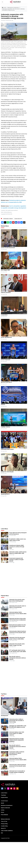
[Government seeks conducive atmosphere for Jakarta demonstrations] (4, 753)
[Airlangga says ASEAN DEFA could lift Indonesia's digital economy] (4, 727)
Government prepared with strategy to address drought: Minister (16, 560)
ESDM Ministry (18, 218)
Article (2, 810)
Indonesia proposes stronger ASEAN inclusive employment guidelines (16, 740)
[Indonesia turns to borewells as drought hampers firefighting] (4, 773)
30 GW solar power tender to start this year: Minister (12, 403)
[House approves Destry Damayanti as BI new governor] (4, 534)
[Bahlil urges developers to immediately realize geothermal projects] (14, 372)
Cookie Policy (4, 826)
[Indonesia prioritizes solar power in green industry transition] (14, 282)
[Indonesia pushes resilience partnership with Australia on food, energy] (4, 721)
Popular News (5, 595)
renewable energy (8, 218)
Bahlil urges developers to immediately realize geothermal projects (13, 381)
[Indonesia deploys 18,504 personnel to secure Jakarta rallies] (4, 614)
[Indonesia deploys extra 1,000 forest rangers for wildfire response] (4, 734)
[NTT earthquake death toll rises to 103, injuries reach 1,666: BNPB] (4, 652)
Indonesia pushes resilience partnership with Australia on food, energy (16, 721)
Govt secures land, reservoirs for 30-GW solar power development (13, 336)
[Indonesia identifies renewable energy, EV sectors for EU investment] (14, 238)
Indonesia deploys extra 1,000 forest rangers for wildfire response (16, 733)
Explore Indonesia (5, 807)
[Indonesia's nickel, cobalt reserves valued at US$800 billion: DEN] (4, 553)
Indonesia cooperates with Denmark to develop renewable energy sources (13, 9)
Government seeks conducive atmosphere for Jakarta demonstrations (16, 753)
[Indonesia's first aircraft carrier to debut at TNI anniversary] (4, 607)
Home (4, 7)
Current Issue (4, 800)
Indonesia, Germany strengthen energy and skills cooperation (14, 314)
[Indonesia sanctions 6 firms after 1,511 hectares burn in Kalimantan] (4, 620)
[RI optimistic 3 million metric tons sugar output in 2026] (4, 541)
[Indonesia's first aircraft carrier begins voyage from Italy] (4, 645)
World (2, 803)
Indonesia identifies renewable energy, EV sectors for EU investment (12, 247)
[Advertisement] (14, 512)
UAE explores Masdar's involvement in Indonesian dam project (11, 448)
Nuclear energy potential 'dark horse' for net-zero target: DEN (13, 269)
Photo (2, 812)
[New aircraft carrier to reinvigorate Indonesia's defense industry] (4, 658)
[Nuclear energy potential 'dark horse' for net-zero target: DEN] (14, 260)
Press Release (4, 814)
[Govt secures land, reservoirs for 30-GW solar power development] (14, 327)
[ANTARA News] (15, 1)
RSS (2, 833)
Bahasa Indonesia (5, 819)
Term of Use (4, 821)
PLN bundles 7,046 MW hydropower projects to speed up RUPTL (13, 493)
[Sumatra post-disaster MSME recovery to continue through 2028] (4, 547)
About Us (3, 828)
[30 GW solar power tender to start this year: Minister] (14, 394)
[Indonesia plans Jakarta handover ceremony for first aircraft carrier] (4, 633)
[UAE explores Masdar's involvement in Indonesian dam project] (14, 439)
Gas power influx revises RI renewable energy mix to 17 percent (13, 359)
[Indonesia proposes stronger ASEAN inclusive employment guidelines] (4, 740)
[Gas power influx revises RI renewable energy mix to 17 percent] (14, 350)
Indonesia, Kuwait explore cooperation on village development (14, 715)
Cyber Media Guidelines (7, 830)
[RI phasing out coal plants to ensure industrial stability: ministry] (14, 417)
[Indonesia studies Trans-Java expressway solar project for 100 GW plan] (14, 462)
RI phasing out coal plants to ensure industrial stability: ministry (13, 426)
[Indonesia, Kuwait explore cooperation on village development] (14, 706)
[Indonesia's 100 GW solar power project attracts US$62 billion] (4, 639)
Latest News (4, 528)
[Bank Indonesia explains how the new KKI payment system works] (4, 626)
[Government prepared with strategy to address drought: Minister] (4, 560)
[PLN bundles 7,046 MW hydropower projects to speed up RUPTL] (14, 484)
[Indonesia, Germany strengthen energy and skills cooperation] (14, 305)
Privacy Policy (4, 823)
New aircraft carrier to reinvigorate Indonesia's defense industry (17, 658)
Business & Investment (13, 7)
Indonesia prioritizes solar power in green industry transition (12, 291)
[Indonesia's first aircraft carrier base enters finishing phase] (4, 601)
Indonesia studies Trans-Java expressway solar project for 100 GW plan (13, 471)
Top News (4, 694)
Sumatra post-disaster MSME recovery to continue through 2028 (16, 547)
